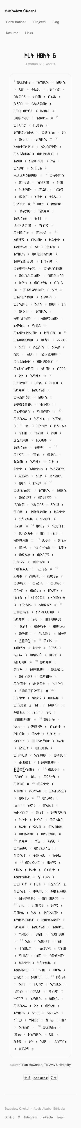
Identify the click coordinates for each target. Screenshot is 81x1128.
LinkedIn (47, 1117)
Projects (39, 22)
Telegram (30, 1117)
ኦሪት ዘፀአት (41, 1077)
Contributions (16, 22)
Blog (55, 22)
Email (60, 1117)
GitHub (9, 1117)
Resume (12, 33)
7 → (54, 1077)
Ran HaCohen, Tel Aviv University (46, 1065)
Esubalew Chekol (20, 11)
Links (29, 33)
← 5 (27, 1077)
